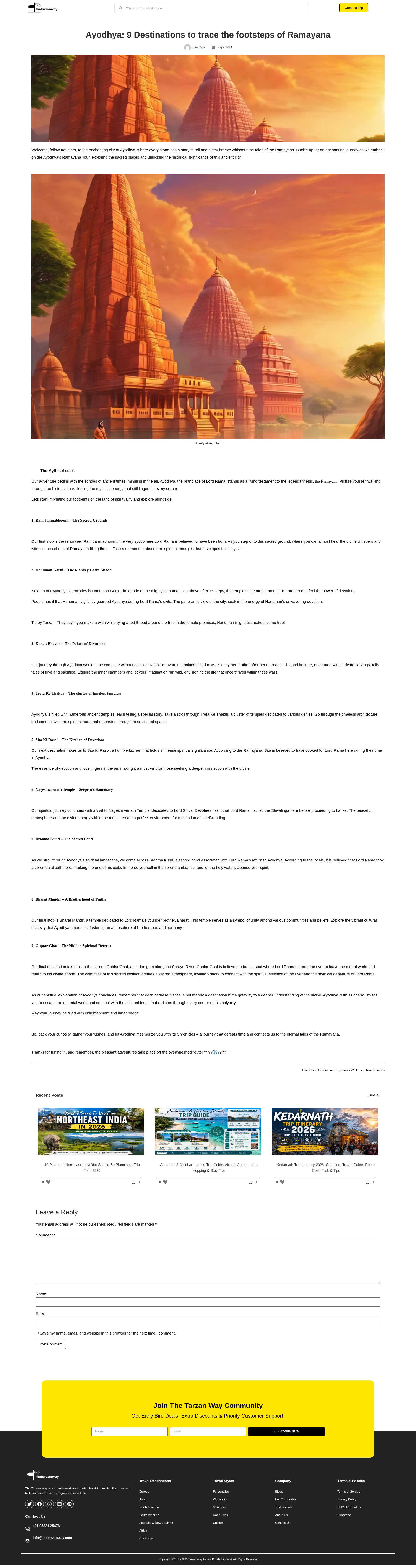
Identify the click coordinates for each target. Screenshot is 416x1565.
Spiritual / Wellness (350, 1070)
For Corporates (285, 1499)
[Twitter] (29, 1504)
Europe (144, 1491)
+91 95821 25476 (46, 1526)
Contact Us (282, 1522)
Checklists (309, 1070)
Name (41, 1294)
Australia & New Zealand (156, 1522)
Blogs (279, 1491)
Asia (142, 1499)
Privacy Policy (346, 1499)
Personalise (221, 1491)
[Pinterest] (69, 1504)
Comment (45, 1235)
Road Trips (220, 1515)
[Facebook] (39, 1504)
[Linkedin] (59, 1504)
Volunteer (219, 1507)
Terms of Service (348, 1491)
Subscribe (344, 1515)
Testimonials (283, 1507)
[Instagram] (49, 1504)
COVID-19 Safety (349, 1507)
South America (149, 1515)
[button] (208, 306)
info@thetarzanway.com (52, 1538)
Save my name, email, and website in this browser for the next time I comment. (108, 1333)
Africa (143, 1530)
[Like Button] (48, 1182)
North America (149, 1507)
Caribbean (146, 1538)
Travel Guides (375, 1070)
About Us (281, 1515)
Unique (218, 1522)
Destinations (326, 1070)
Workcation (220, 1499)
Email (41, 1313)
